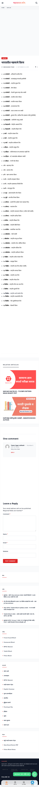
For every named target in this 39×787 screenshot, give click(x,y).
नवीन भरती (6, 671)
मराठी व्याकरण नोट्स (8, 684)
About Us (5, 769)
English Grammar (9, 689)
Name (5, 534)
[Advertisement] (19, 35)
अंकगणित (6, 698)
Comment (6, 514)
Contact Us (24, 769)
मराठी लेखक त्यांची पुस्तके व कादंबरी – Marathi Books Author (19, 419)
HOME (2, 7)
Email (5, 543)
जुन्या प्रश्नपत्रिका (8, 693)
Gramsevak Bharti (9, 642)
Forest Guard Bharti (10, 637)
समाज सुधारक (7, 720)
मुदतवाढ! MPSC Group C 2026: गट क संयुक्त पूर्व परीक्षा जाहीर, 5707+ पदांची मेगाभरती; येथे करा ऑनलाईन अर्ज (19, 621)
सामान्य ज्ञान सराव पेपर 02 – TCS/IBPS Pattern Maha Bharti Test (17, 392)
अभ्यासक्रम (6, 675)
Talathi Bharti (8, 651)
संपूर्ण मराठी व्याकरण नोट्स (10, 740)
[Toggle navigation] (2, 3)
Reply (12, 452)
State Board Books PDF (11, 745)
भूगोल (5, 716)
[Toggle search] (36, 3)
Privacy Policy (32, 770)
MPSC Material (8, 646)
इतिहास (5, 711)
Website (5, 551)
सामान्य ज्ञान (9, 7)
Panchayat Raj (8, 707)
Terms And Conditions (14, 770)
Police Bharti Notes (10, 749)
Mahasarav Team (8, 67)
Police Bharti (8, 655)
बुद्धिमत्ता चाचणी (7, 702)
